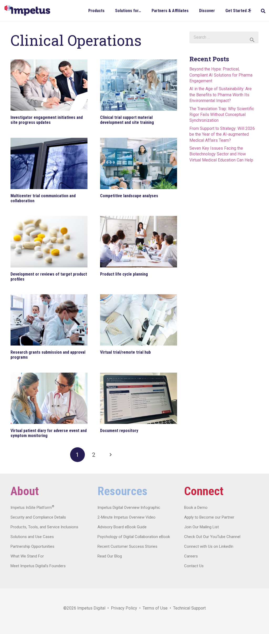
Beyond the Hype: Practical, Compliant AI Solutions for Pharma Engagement (220, 75)
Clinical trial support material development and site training (127, 120)
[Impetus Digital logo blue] (27, 10)
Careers (191, 556)
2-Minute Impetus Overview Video (126, 517)
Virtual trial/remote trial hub (125, 352)
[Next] (110, 454)
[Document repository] (138, 398)
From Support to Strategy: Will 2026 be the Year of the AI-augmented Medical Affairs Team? (222, 134)
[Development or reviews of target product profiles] (49, 241)
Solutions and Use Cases (32, 536)
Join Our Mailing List (201, 527)
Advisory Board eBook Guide (122, 527)
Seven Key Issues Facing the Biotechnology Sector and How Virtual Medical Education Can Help (221, 154)
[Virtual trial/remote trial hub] (138, 320)
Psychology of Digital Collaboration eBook (133, 536)
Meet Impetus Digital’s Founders (38, 566)
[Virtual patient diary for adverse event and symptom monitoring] (49, 398)
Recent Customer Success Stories (127, 546)
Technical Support (189, 608)
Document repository (119, 430)
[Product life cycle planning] (138, 241)
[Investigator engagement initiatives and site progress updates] (49, 85)
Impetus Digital (91, 608)
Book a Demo (196, 507)
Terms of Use (155, 608)
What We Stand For (27, 556)
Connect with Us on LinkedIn (208, 546)
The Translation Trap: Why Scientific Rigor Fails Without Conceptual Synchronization (221, 114)
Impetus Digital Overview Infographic (128, 507)
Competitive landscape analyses (129, 195)
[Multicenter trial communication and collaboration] (49, 163)
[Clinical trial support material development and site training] (138, 85)
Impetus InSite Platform (32, 507)
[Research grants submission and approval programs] (49, 320)
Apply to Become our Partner (209, 517)
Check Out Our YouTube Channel (212, 536)
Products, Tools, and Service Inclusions (44, 527)
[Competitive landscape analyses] (138, 163)
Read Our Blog (109, 556)
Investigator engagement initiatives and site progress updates (47, 120)
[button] (108, 10)
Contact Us (194, 566)
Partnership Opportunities (32, 546)
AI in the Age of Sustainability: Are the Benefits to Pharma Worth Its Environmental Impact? (220, 94)
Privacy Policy (124, 608)
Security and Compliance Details (38, 517)
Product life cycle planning (124, 274)
